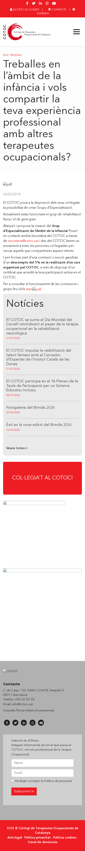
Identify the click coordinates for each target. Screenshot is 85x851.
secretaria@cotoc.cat (23, 241)
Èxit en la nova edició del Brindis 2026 (39, 425)
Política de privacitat (58, 781)
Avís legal (14, 837)
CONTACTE (58, 9)
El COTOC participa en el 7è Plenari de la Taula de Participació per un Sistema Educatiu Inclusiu (42, 385)
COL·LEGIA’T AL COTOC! (42, 478)
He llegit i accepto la (43, 781)
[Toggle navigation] (76, 32)
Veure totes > (16, 448)
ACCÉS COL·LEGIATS (25, 9)
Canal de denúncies (42, 842)
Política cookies (64, 837)
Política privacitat (37, 837)
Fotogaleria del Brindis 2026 (30, 408)
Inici (5, 55)
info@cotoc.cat (22, 704)
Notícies (16, 55)
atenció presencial (41, 710)
